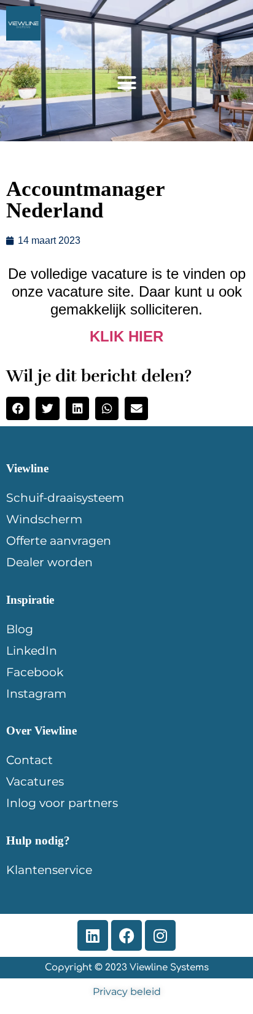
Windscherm (44, 519)
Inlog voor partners (62, 803)
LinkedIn (31, 651)
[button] (126, 83)
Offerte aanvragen (58, 541)
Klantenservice (49, 870)
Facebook (34, 672)
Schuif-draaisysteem (65, 498)
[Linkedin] (92, 935)
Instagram (36, 694)
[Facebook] (126, 935)
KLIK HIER (126, 336)
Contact (29, 760)
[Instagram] (160, 935)
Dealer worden (49, 562)
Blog (19, 629)
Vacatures (35, 781)
